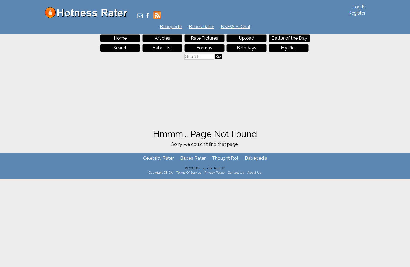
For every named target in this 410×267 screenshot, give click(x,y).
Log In (358, 6)
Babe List (162, 48)
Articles (162, 38)
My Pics (289, 48)
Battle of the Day (289, 38)
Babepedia (171, 26)
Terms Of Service (188, 173)
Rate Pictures (204, 38)
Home (120, 38)
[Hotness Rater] (88, 16)
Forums (204, 48)
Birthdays (246, 48)
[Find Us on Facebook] (147, 16)
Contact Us (236, 173)
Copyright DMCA (161, 173)
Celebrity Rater (158, 158)
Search (120, 48)
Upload (246, 38)
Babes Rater (201, 26)
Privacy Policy (214, 173)
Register (356, 13)
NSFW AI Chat (235, 26)
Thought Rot (225, 158)
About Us (254, 173)
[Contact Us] (140, 16)
